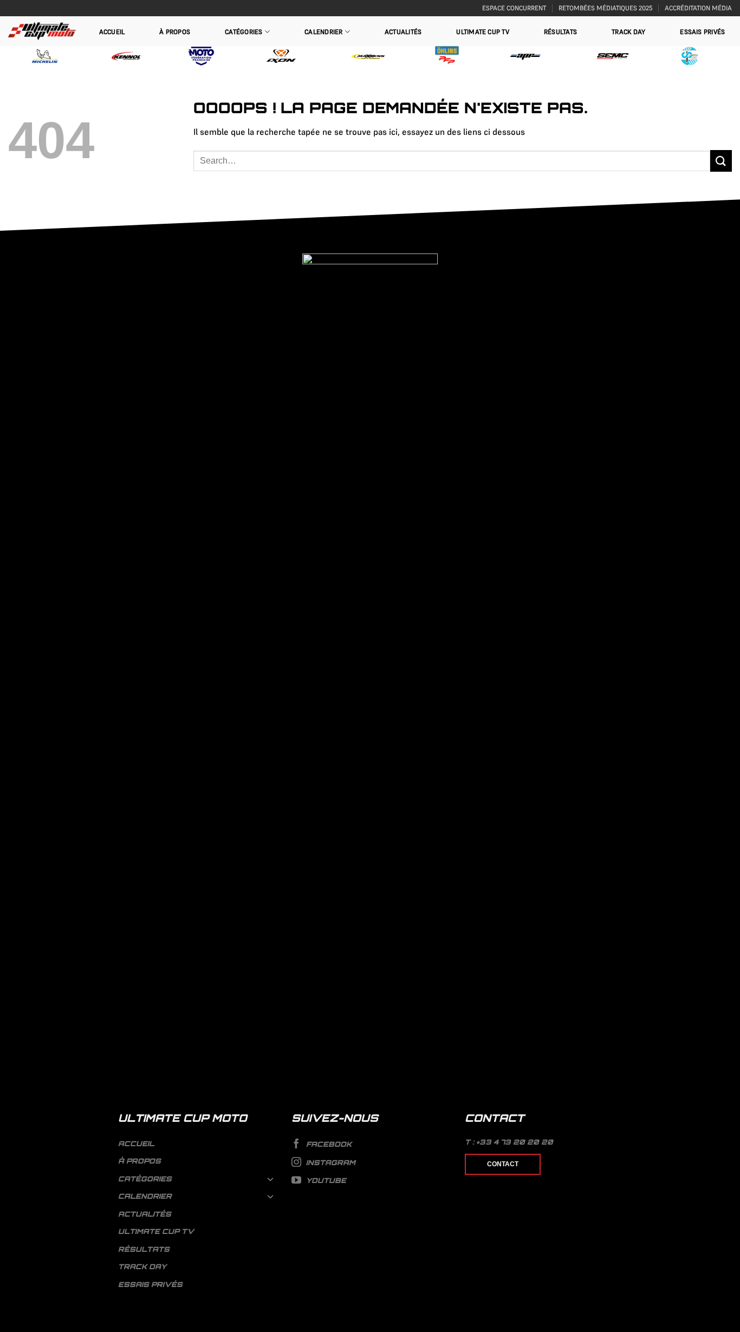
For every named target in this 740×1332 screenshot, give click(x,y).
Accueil (112, 32)
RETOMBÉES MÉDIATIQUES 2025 (606, 8)
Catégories (243, 32)
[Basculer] (271, 1178)
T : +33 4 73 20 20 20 (509, 1142)
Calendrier (323, 32)
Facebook (328, 1144)
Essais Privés (702, 32)
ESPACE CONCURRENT (514, 8)
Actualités (403, 32)
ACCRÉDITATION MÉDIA (698, 8)
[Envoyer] (721, 160)
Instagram (329, 1162)
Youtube (325, 1180)
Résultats (560, 32)
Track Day (628, 32)
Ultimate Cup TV (482, 32)
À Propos (174, 32)
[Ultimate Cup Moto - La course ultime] (42, 31)
